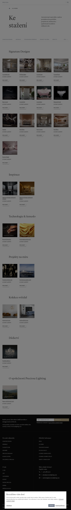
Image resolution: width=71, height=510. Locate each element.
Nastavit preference (60, 505)
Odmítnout (9, 505)
